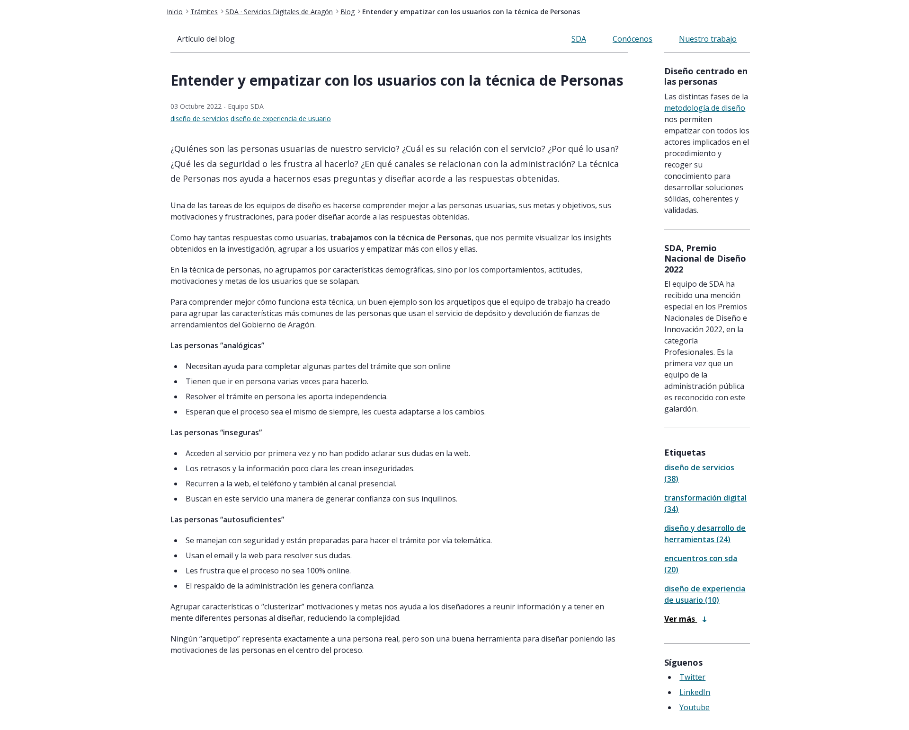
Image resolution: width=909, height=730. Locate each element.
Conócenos (632, 39)
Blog (347, 11)
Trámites (204, 11)
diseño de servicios (199, 118)
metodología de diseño (704, 108)
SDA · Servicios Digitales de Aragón (279, 11)
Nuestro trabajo (708, 39)
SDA (578, 39)
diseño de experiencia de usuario (281, 118)
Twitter (692, 677)
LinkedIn (694, 692)
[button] (685, 619)
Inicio (175, 11)
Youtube (694, 707)
